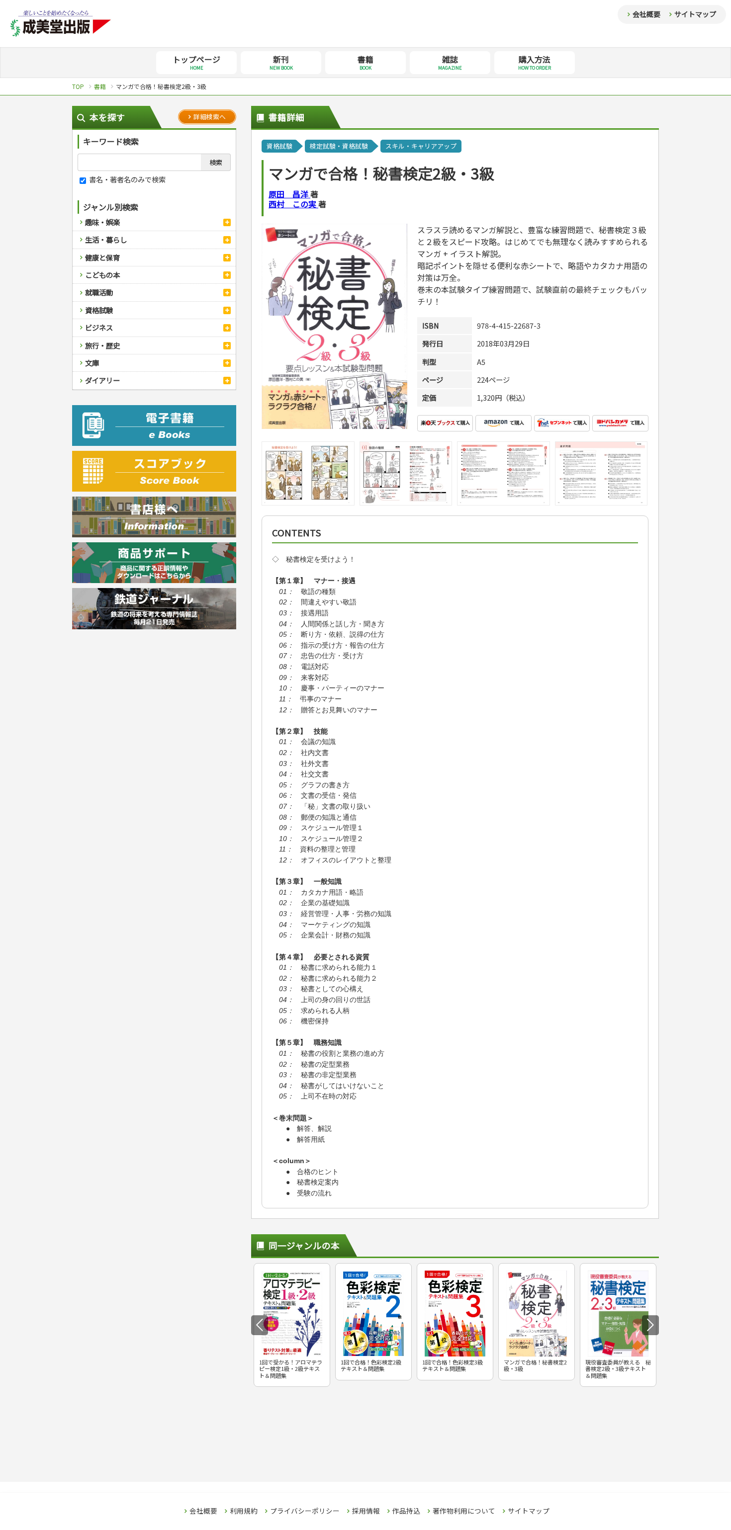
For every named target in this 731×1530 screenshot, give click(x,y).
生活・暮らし (106, 239)
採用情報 (366, 1511)
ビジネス (99, 327)
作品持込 (406, 1511)
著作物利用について (464, 1511)
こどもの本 (102, 274)
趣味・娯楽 (102, 222)
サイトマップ (695, 14)
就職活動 (99, 292)
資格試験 (99, 310)
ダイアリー (102, 380)
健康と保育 (102, 257)
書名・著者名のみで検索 (127, 179)
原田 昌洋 (289, 194)
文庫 (92, 362)
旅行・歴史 (102, 345)
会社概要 (646, 14)
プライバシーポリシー (305, 1511)
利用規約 (244, 1511)
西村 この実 (293, 204)
